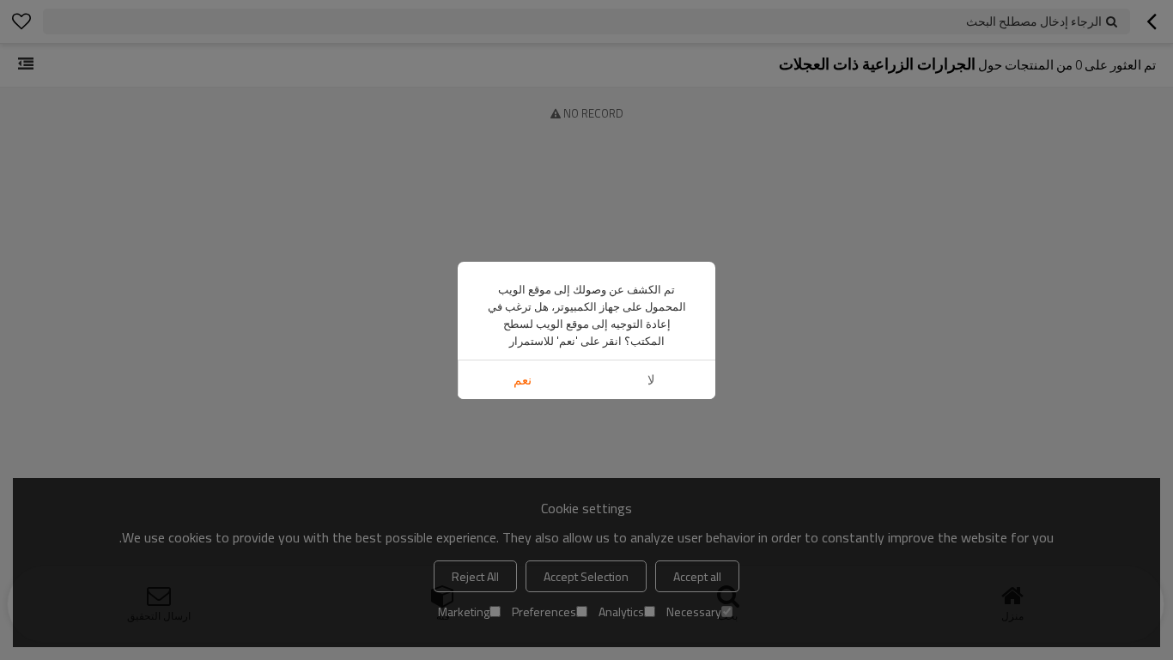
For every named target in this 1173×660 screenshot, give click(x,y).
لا (651, 380)
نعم (523, 380)
